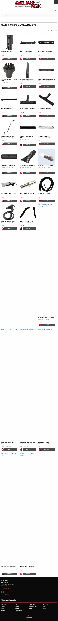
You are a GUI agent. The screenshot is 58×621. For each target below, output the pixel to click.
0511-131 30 (8, 588)
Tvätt (44, 606)
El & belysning (18, 604)
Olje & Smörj (45, 604)
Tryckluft (17, 606)
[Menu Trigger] (56, 2)
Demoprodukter (18, 610)
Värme (30, 608)
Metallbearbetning (32, 604)
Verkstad (17, 608)
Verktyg (44, 608)
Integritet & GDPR (5, 594)
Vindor (2, 608)
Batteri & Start (4, 604)
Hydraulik (3, 610)
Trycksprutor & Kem (33, 606)
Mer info (9, 58)
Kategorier (6, 15)
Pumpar (2, 606)
